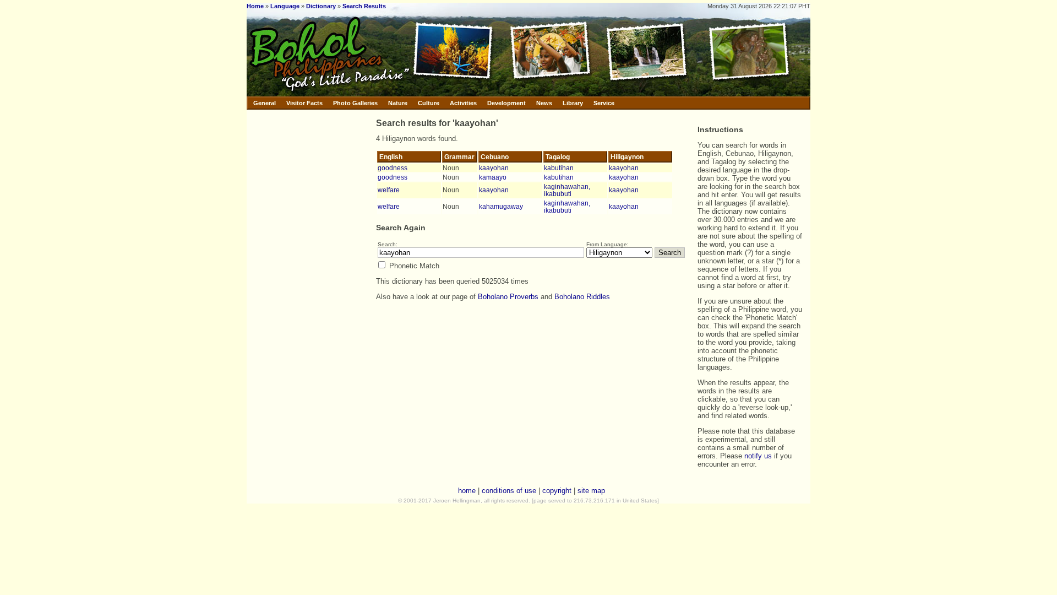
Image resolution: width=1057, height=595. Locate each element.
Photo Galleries (355, 103)
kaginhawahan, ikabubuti (567, 190)
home (467, 490)
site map (591, 490)
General (264, 103)
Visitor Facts (304, 103)
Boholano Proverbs (508, 297)
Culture (428, 103)
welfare (389, 189)
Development (506, 103)
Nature (397, 103)
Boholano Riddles (582, 297)
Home (255, 6)
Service (603, 103)
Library (573, 103)
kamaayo (492, 177)
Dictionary (321, 6)
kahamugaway (501, 206)
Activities (463, 103)
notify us (758, 456)
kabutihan (559, 167)
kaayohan (494, 167)
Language (284, 6)
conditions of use (509, 490)
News (544, 103)
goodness (392, 167)
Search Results (364, 6)
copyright (556, 490)
